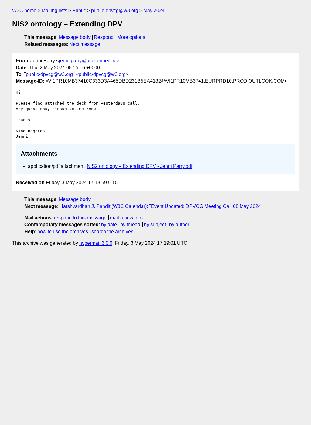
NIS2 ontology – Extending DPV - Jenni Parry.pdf (139, 166)
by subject (155, 224)
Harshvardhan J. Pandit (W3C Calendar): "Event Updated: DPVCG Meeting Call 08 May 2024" (161, 206)
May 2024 (154, 10)
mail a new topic (127, 217)
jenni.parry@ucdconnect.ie (88, 60)
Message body (75, 37)
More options (131, 37)
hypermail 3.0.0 (95, 243)
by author (179, 224)
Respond (104, 37)
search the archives (112, 231)
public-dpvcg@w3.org (114, 10)
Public (79, 10)
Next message (84, 44)
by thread (130, 224)
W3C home (24, 10)
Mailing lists (54, 10)
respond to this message (80, 217)
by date (109, 224)
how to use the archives (62, 231)
